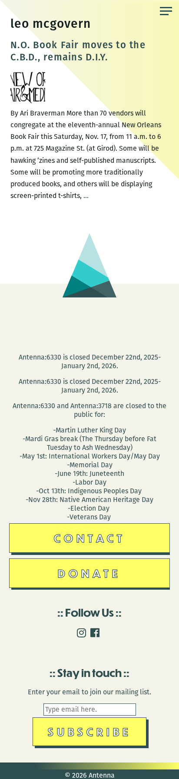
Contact (90, 538)
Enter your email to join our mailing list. (89, 692)
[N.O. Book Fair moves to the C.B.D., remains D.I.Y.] (27, 101)
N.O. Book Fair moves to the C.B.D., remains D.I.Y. (78, 51)
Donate (89, 573)
